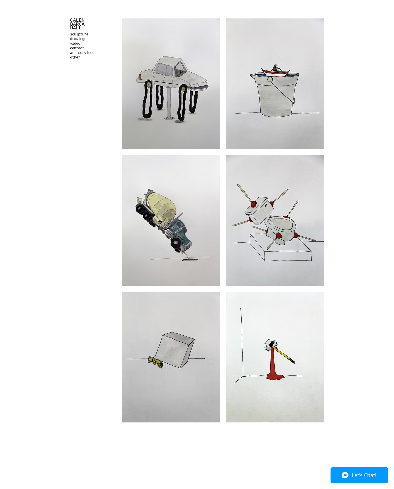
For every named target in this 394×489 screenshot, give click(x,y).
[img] (171, 83)
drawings (78, 39)
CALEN (77, 20)
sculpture (79, 35)
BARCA (78, 24)
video (75, 44)
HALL (76, 28)
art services (82, 53)
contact (77, 48)
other (75, 58)
